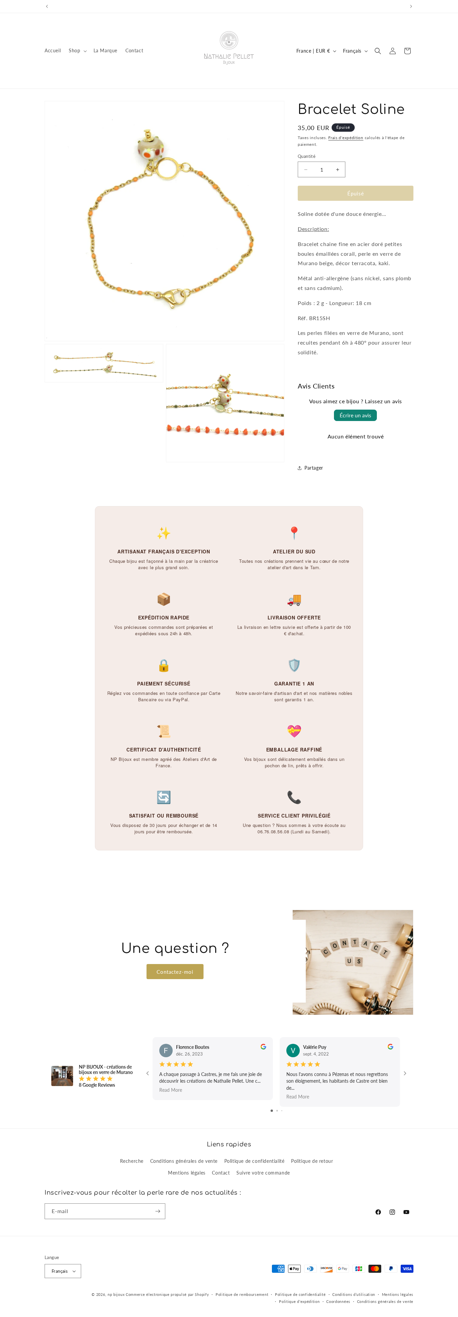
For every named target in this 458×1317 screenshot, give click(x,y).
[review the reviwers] (263, 1048)
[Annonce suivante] (411, 6)
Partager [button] (313, 468)
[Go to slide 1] (272, 1111)
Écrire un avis (355, 415)
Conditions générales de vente (184, 1161)
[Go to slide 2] (277, 1111)
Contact (221, 1173)
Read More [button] (170, 1089)
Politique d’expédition (299, 1301)
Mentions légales (187, 1173)
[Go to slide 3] (281, 1110)
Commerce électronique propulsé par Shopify (167, 1294)
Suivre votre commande (263, 1173)
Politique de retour (312, 1161)
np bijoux (116, 1294)
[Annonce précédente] (47, 6)
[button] (77, 51)
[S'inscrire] (157, 1211)
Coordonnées (338, 1301)
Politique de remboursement (242, 1294)
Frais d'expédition (345, 137)
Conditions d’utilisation (353, 1294)
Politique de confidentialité (254, 1161)
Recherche (132, 1161)
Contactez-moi (175, 971)
